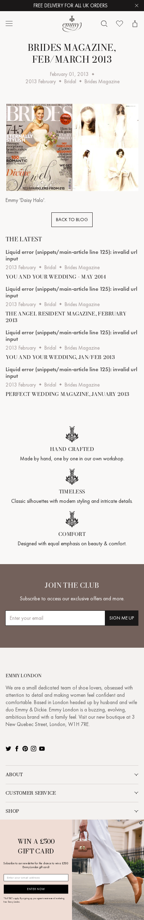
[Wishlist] (119, 23)
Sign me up (121, 618)
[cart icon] (134, 23)
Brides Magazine (102, 81)
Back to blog (72, 220)
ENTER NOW (36, 889)
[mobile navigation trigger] (9, 23)
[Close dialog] (141, 823)
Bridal (70, 81)
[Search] (104, 23)
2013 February (41, 81)
